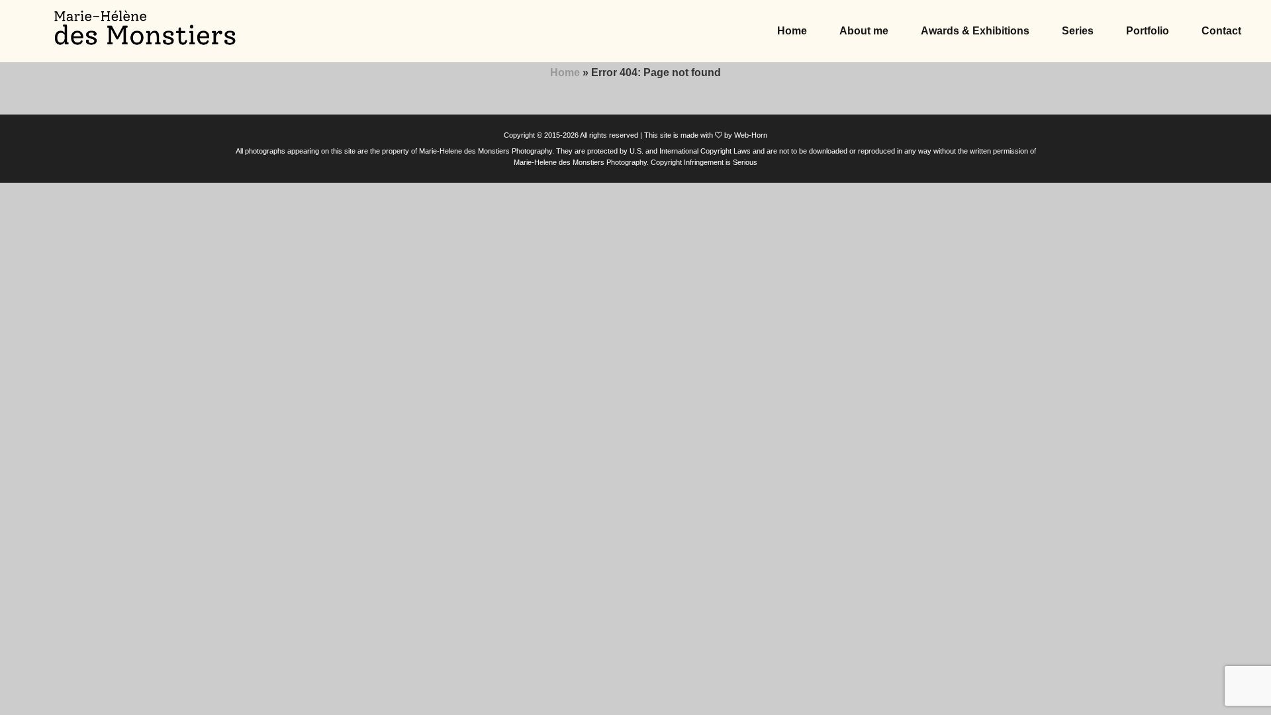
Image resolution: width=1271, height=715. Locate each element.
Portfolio (1147, 30)
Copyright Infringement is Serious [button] (704, 162)
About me (863, 30)
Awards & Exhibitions (975, 30)
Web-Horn (750, 135)
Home (792, 30)
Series (1078, 30)
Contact (1221, 30)
